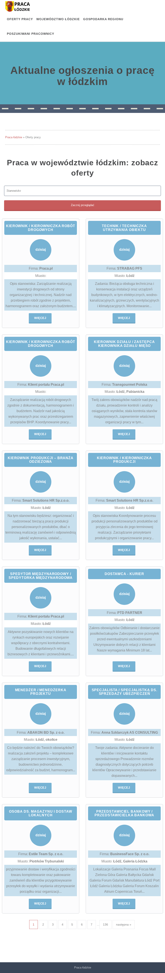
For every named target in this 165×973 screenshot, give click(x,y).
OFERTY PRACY (20, 19)
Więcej (40, 318)
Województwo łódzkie (58, 19)
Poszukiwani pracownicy (30, 33)
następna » (123, 924)
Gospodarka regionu (103, 19)
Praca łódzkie (13, 137)
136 (105, 924)
